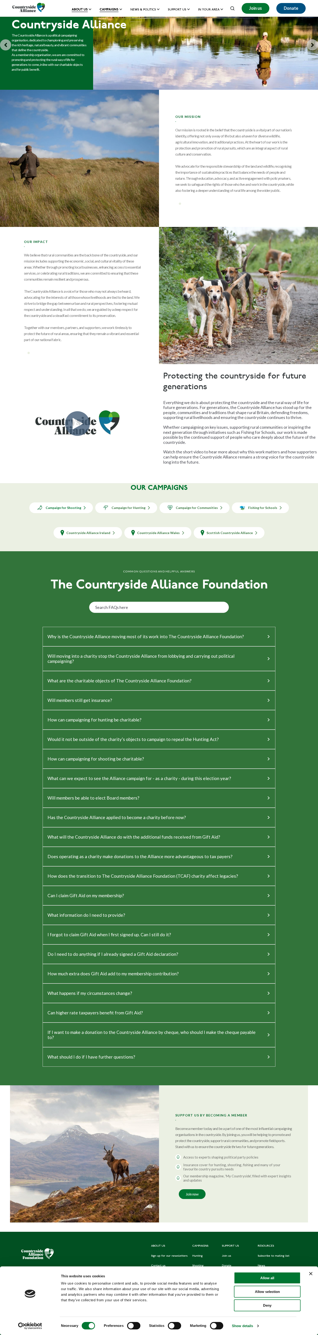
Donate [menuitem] (226, 1265)
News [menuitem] (261, 1265)
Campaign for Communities (197, 508)
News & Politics (143, 9)
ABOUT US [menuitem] (158, 1246)
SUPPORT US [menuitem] (230, 1246)
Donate (291, 8)
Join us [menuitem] (226, 1256)
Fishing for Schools (262, 508)
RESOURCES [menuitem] (266, 1246)
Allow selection (267, 1292)
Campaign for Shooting (63, 508)
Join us (255, 8)
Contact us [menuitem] (158, 1265)
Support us (177, 9)
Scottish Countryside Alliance (229, 533)
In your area (209, 9)
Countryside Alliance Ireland (88, 533)
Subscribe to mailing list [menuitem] (273, 1256)
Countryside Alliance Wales (158, 533)
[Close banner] (310, 1273)
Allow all (267, 1278)
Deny (267, 1305)
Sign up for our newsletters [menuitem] (169, 1256)
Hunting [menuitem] (197, 1256)
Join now (192, 1194)
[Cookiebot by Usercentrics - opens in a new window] (30, 1325)
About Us (80, 9)
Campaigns (109, 9)
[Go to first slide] (312, 44)
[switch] (133, 1325)
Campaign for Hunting (128, 508)
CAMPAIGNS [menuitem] (200, 1246)
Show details (242, 1326)
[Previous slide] (5, 44)
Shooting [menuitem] (197, 1265)
